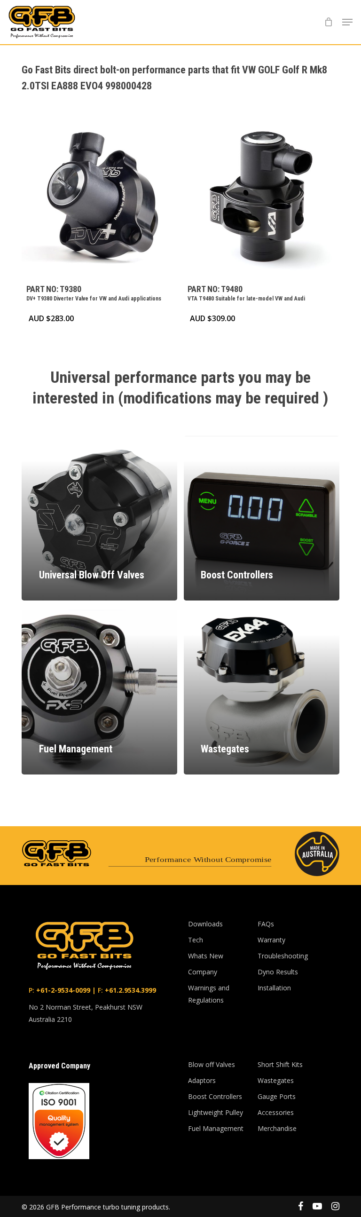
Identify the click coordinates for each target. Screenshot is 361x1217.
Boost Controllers (215, 1096)
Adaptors (202, 1080)
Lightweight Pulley (215, 1112)
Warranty (271, 939)
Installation (274, 987)
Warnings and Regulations (208, 993)
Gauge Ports (277, 1096)
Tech (195, 939)
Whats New (205, 955)
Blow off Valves (211, 1064)
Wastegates (276, 1080)
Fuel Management (215, 1128)
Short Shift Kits (280, 1064)
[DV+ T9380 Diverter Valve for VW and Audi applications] (99, 199)
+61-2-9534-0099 (62, 990)
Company (202, 971)
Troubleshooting (283, 955)
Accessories (276, 1112)
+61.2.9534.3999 (129, 990)
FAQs (266, 923)
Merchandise (277, 1128)
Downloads (205, 923)
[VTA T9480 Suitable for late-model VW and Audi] (260, 199)
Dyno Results (278, 971)
